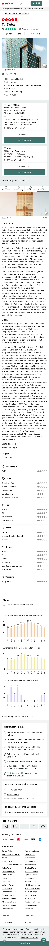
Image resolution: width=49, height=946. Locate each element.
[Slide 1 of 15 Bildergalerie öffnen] (24, 204)
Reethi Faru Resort (32, 902)
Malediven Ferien (8, 871)
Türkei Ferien (7, 875)
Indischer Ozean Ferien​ (11, 854)
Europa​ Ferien (7, 851)
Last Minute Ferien (9, 905)
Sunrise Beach (30, 895)
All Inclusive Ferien (9, 902)
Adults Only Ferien (32, 851)
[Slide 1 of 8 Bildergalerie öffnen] (24, 53)
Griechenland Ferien (10, 892)
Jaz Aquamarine (31, 905)
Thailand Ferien (31, 868)
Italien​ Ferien (7, 868)
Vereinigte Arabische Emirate (13, 9)
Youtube (24, 826)
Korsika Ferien (30, 865)
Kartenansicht (14, 33)
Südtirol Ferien (30, 881)
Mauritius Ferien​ (31, 871)
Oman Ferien (30, 858)
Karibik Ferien (7, 858)
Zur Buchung (24, 140)
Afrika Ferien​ (7, 861)
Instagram (15, 826)
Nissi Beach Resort (32, 885)
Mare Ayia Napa (31, 892)
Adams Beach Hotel (32, 888)
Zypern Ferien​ (7, 878)
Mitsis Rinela (30, 898)
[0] (27, 3)
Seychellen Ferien (9, 898)
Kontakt (36, 3)
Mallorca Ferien (8, 885)
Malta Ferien (7, 881)
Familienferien (7, 909)
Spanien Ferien (31, 875)
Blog (34, 826)
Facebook (6, 826)
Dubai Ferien (7, 888)
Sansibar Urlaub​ (31, 861)
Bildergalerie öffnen (44, 65)
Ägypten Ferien (8, 895)
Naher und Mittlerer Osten (12, 865)
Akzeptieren (25, 943)
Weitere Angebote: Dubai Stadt (16, 717)
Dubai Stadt (38, 9)
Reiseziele (7, 846)
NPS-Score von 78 (15, 773)
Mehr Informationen (29, 937)
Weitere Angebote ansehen (14, 181)
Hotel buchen (30, 854)
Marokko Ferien (31, 878)
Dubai (29, 9)
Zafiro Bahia (29, 909)
